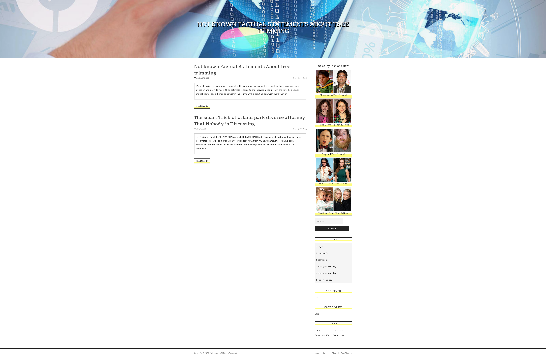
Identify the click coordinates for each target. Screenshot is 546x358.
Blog (304, 78)
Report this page (325, 280)
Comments (322, 335)
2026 (317, 297)
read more (201, 106)
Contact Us (320, 353)
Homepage (323, 253)
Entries (338, 330)
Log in (320, 246)
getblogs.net (215, 353)
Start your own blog (327, 266)
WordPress (338, 335)
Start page (323, 260)
